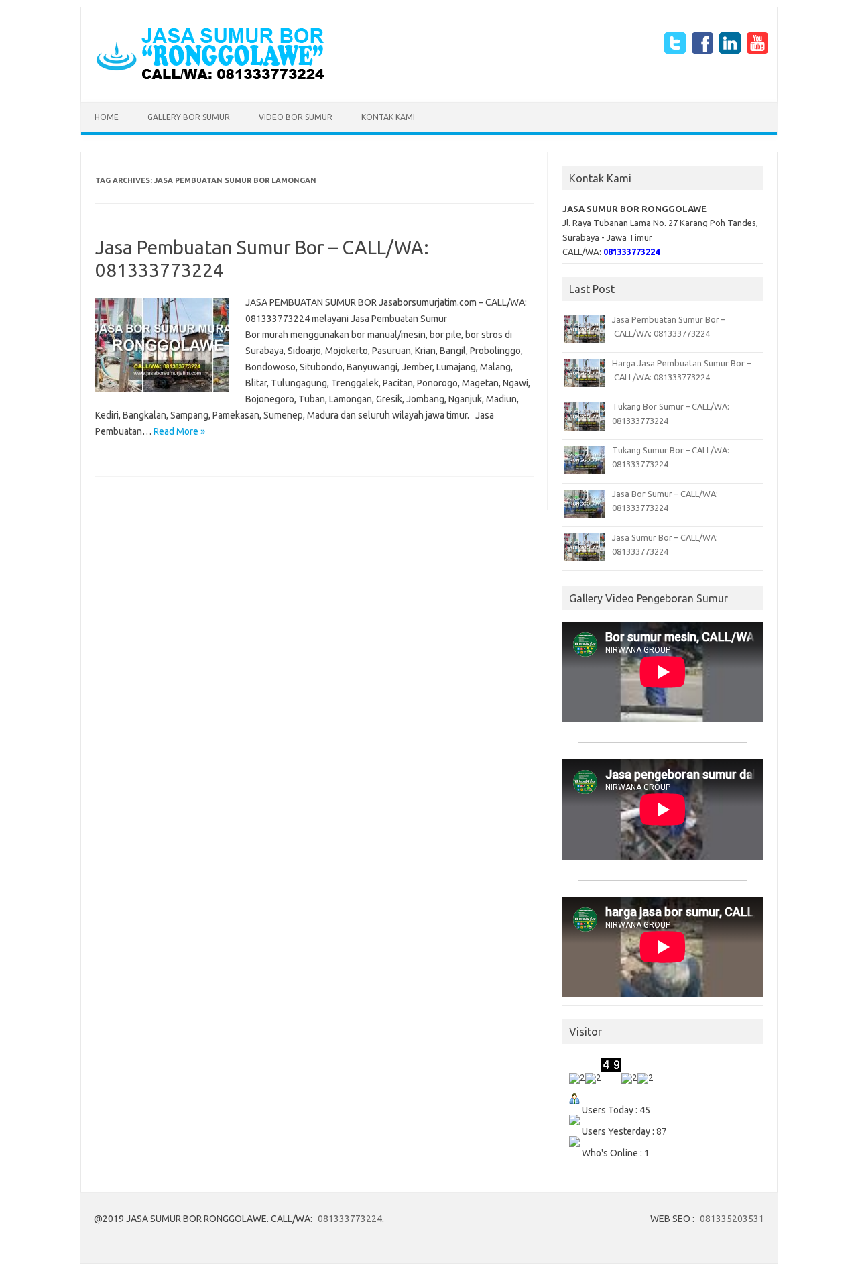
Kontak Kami (388, 117)
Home (107, 117)
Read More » (179, 431)
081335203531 (732, 1218)
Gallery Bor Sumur (188, 117)
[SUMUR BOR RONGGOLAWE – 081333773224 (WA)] (210, 79)
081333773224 (350, 1218)
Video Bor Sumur (295, 117)
